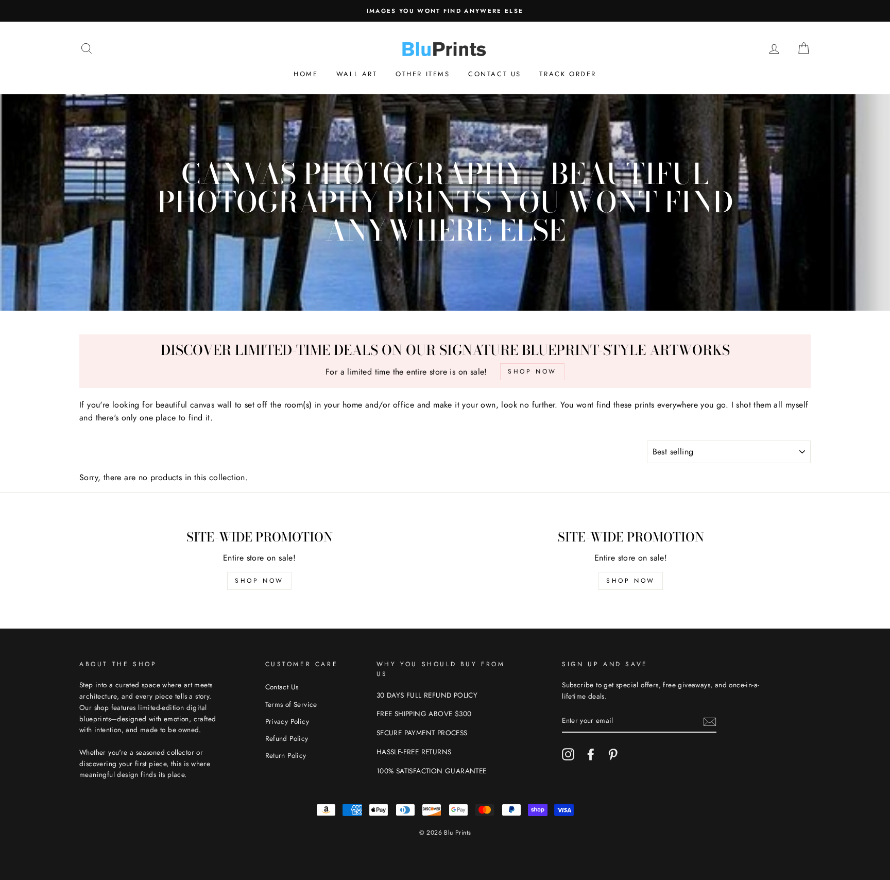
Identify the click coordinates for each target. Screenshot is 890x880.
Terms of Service (291, 704)
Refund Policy (287, 738)
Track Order (567, 74)
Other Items (423, 74)
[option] (445, 10)
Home (306, 74)
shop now (259, 580)
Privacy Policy (287, 721)
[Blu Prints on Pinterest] (613, 754)
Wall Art (357, 74)
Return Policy (285, 755)
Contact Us (494, 74)
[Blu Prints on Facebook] (591, 754)
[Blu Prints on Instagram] (568, 754)
